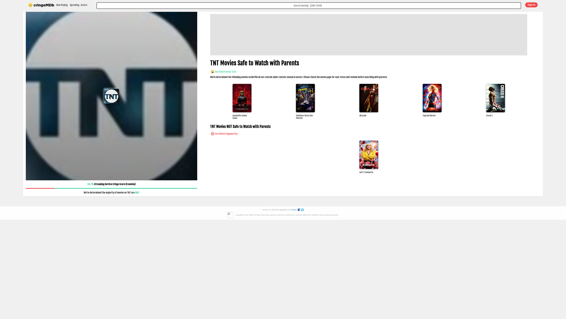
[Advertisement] (298, 34)
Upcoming (74, 5)
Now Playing (62, 5)
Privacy (294, 210)
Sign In (531, 5)
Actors (84, 5)
